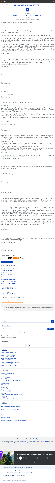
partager (29, 462)
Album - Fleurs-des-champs (8, 355)
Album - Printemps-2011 (7, 364)
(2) (7, 399)
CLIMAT (27, 13)
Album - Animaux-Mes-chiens (9, 352)
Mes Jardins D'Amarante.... (27, 5)
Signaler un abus (45, 441)
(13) (5, 383)
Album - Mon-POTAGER (7, 361)
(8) (4, 389)
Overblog (35, 439)
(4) (4, 397)
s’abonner (21, 462)
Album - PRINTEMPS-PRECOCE (10, 365)
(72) (4, 374)
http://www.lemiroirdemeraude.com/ (10, 406)
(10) (4, 386)
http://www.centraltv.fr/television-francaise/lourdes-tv (15, 420)
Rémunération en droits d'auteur (13, 442)
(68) (7, 376)
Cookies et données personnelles (32, 442)
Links (2, 366)
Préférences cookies (43, 442)
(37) (4, 379)
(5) (4, 393)
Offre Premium (23, 442)
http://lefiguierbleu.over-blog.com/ (10, 409)
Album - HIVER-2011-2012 (8, 356)
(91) (8, 373)
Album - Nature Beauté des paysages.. (11, 362)
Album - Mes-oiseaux (6, 359)
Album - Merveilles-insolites (8, 358)
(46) (6, 377)
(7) (6, 390)
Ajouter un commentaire (12, 301)
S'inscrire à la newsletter (7, 262)
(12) (5, 384)
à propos (37, 462)
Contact (39, 441)
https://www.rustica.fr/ (6, 417)
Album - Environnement (7, 354)
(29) (11, 380)
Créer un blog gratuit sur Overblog (25, 441)
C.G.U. (50, 441)
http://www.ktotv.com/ (6, 414)
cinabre (8, 441)
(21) (4, 381)
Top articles (34, 441)
